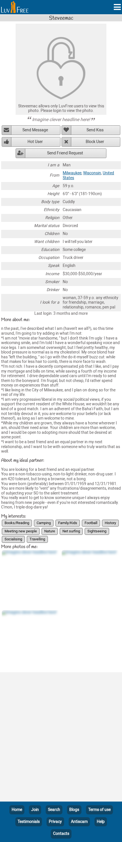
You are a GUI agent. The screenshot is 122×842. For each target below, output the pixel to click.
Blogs (74, 809)
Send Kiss (95, 130)
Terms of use (99, 809)
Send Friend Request (65, 153)
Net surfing (71, 531)
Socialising (13, 539)
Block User (95, 141)
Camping (44, 523)
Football (91, 523)
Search (54, 809)
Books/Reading (17, 523)
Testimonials (29, 821)
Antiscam (79, 821)
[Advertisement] (61, 738)
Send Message (35, 130)
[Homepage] (14, 7)
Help (101, 821)
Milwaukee (72, 173)
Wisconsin (92, 173)
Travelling (37, 539)
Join (35, 809)
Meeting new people (21, 531)
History (110, 523)
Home (17, 809)
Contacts (61, 833)
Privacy (55, 821)
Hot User (35, 141)
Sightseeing (96, 531)
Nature (49, 531)
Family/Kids (67, 523)
